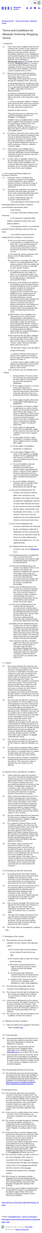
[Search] (31, 8)
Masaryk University (22, 1229)
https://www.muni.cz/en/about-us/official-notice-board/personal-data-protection (20, 1083)
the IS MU (28, 1227)
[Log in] (39, 8)
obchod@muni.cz (14, 1217)
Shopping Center (8, 21)
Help (8, 1222)
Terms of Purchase (29, 1217)
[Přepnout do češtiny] (35, 2)
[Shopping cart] (35, 8)
